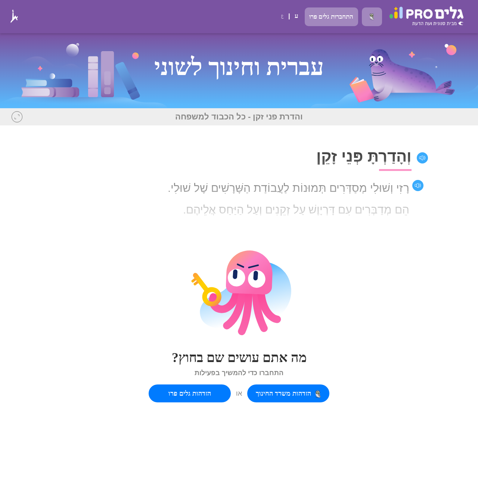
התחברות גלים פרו (331, 16)
